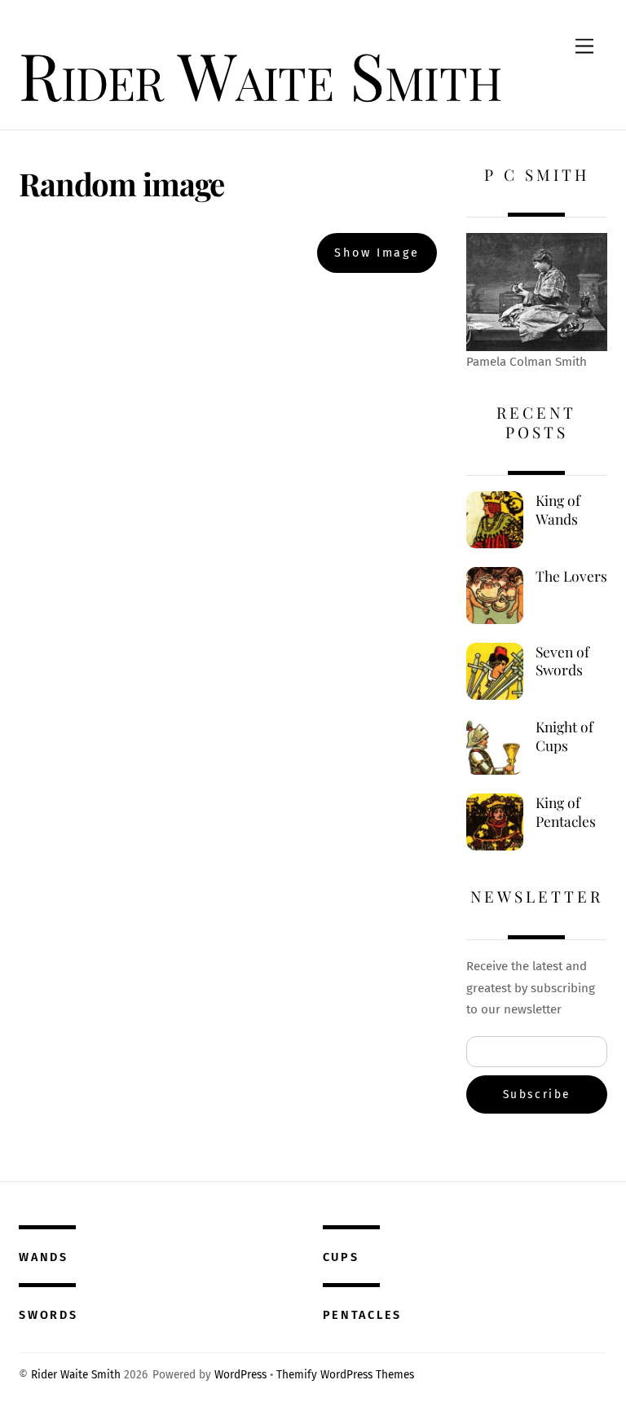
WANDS (43, 1257)
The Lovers (571, 576)
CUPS (341, 1257)
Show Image (376, 253)
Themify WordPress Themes (345, 1375)
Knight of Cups (564, 736)
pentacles (363, 1315)
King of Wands (558, 509)
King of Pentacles (566, 811)
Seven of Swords (562, 661)
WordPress (240, 1375)
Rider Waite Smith (76, 1375)
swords (48, 1315)
